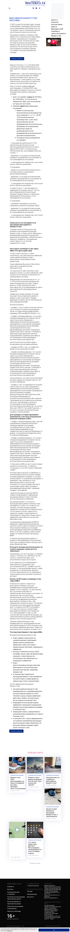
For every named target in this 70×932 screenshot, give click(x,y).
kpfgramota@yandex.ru (51, 898)
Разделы (56, 10)
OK (54, 930)
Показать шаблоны (17, 58)
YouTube (29, 891)
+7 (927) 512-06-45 (33, 886)
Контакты (10, 889)
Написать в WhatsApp (14, 911)
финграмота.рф (14, 884)
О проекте (56, 5)
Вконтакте (30, 897)
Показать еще (35, 863)
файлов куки (9, 930)
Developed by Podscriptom (53, 926)
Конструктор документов (57, 15)
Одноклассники (32, 894)
